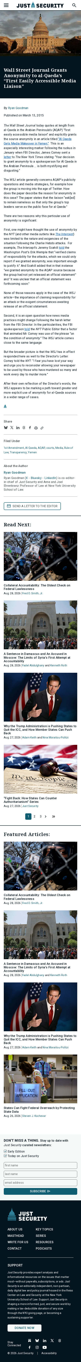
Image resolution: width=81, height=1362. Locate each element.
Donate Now (24, 1328)
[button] (74, 5)
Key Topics (44, 1229)
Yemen (32, 452)
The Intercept (64, 234)
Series (41, 1236)
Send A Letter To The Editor (35, 506)
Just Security (30, 806)
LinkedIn (50, 478)
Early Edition (16, 1151)
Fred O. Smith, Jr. (32, 593)
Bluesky (36, 478)
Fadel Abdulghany (33, 665)
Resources (44, 1242)
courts (50, 447)
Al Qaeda (31, 447)
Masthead (16, 1236)
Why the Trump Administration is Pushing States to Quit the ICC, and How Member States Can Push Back (40, 729)
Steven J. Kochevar (34, 1115)
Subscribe (38, 1191)
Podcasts (44, 1248)
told (61, 247)
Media (59, 447)
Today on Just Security (23, 1156)
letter (7, 157)
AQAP (41, 447)
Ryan (15, 472)
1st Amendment (14, 447)
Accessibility (49, 1353)
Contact (15, 1248)
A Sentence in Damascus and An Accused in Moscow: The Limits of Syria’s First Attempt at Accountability (37, 657)
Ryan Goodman (18, 108)
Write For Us (18, 1242)
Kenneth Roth (58, 665)
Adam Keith (29, 737)
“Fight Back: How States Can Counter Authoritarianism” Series (30, 800)
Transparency (18, 452)
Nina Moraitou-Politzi (56, 737)
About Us (15, 1229)
